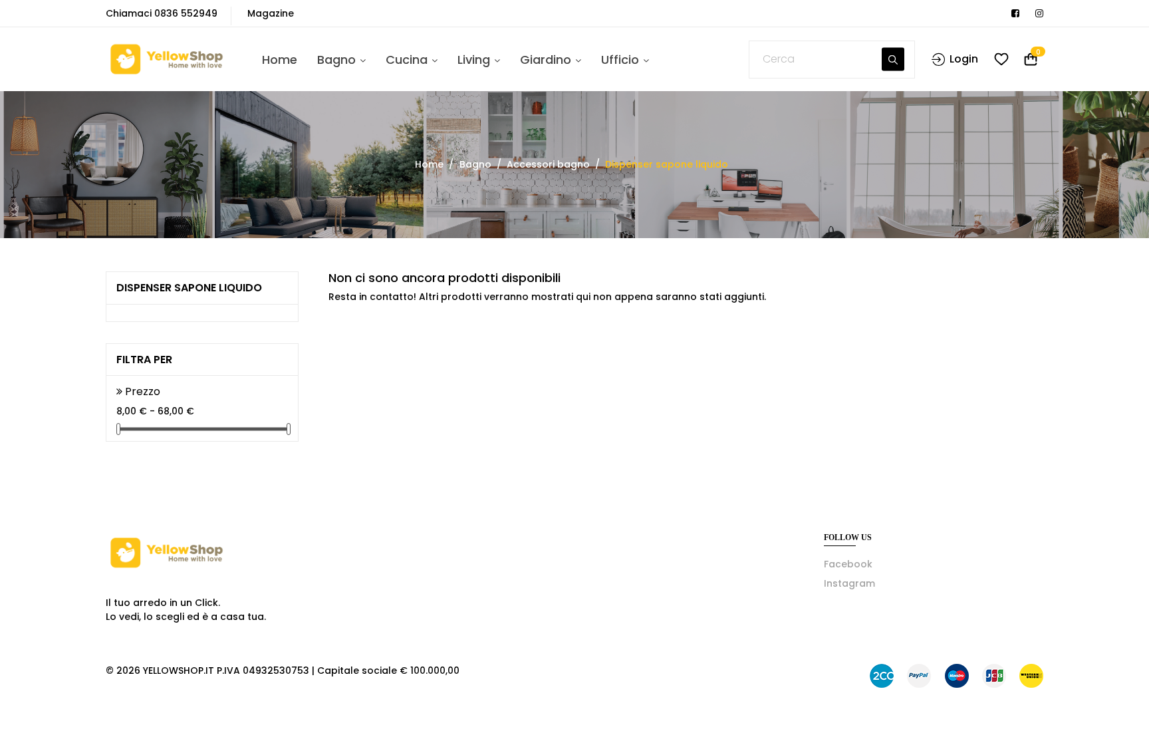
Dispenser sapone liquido (189, 287)
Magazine (270, 13)
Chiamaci (129, 13)
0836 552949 (185, 13)
